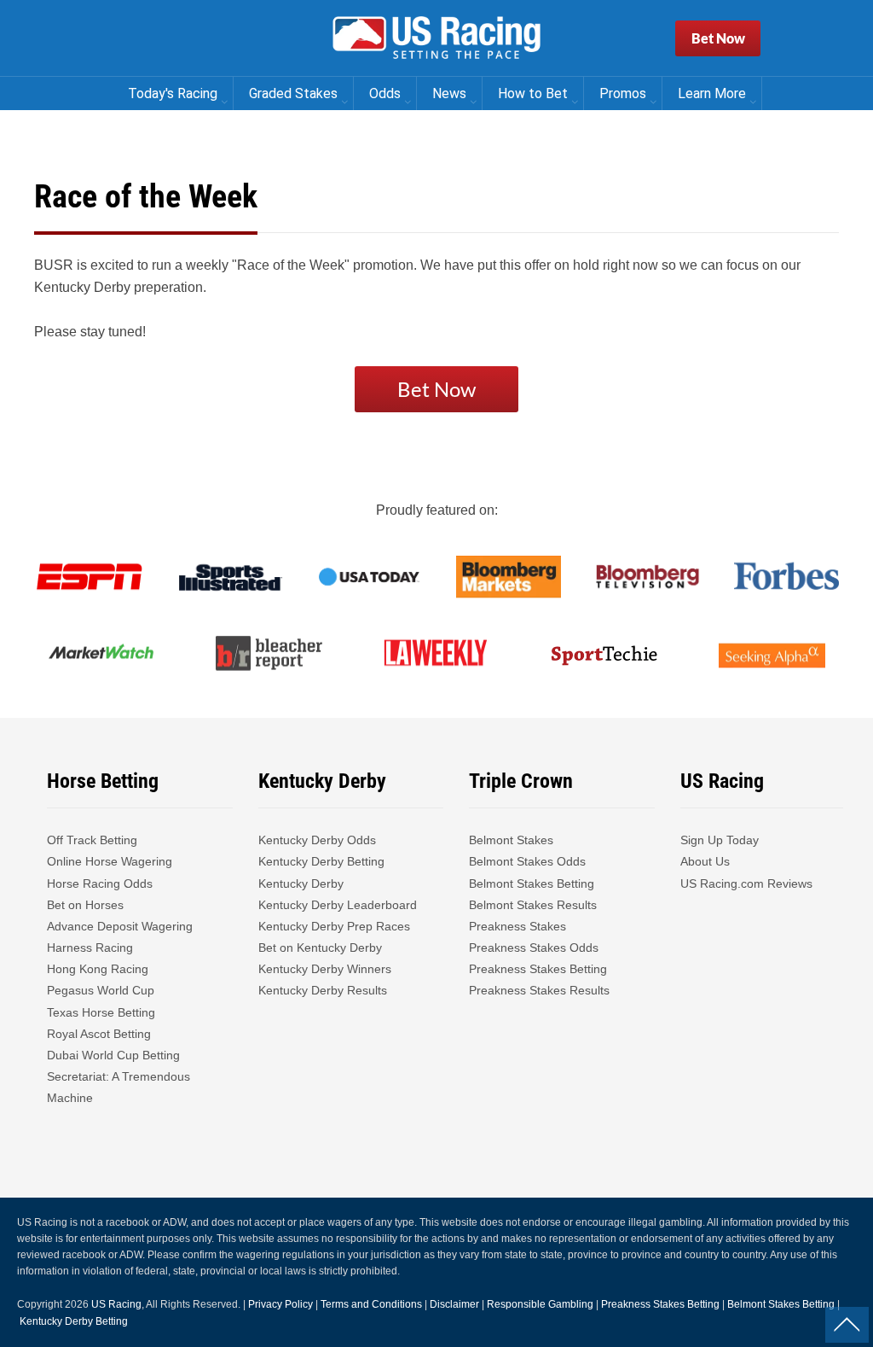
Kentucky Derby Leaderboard (337, 905)
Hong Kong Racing (97, 969)
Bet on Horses (85, 905)
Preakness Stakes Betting (539, 969)
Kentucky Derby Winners (324, 969)
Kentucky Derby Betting (321, 861)
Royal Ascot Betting (99, 1034)
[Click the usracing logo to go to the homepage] (436, 38)
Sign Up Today (719, 840)
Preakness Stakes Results (539, 990)
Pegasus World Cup (100, 990)
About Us (705, 861)
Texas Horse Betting (101, 1012)
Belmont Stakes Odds (527, 861)
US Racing (116, 1304)
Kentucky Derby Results (322, 990)
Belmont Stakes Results (533, 905)
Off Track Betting (92, 840)
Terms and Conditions (371, 1304)
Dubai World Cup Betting (113, 1055)
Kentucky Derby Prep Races (334, 926)
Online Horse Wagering (109, 861)
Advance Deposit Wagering (120, 926)
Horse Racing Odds (100, 883)
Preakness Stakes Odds (533, 947)
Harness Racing (90, 947)
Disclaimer (454, 1304)
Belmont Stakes (511, 840)
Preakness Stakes (517, 926)
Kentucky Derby (301, 883)
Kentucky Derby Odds (317, 840)
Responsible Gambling (540, 1304)
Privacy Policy (280, 1304)
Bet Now (718, 38)
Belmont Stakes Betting (531, 883)
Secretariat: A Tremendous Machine (118, 1087)
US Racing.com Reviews (746, 883)
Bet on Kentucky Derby (320, 947)
